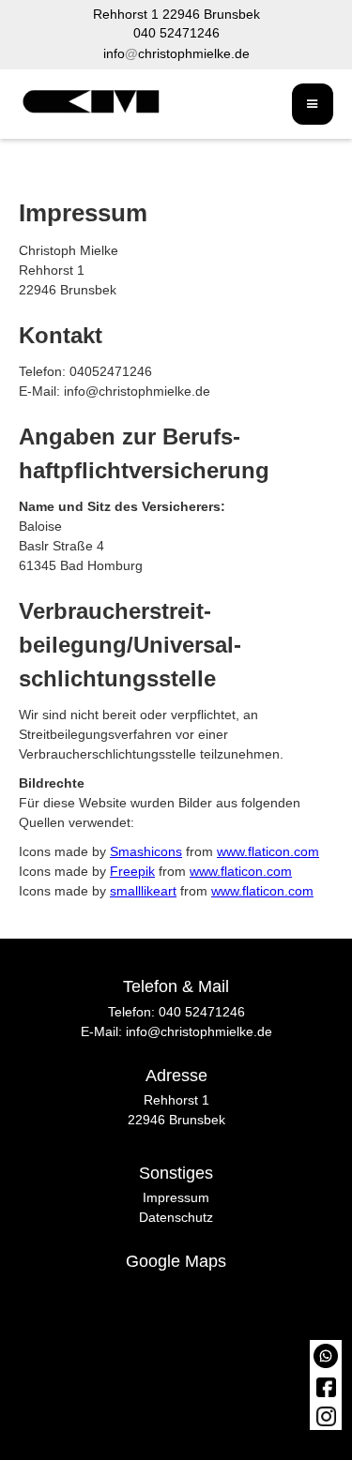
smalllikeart (143, 890)
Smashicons (146, 851)
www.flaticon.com (268, 851)
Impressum (176, 1198)
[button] (312, 104)
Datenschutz (176, 1218)
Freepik (132, 871)
